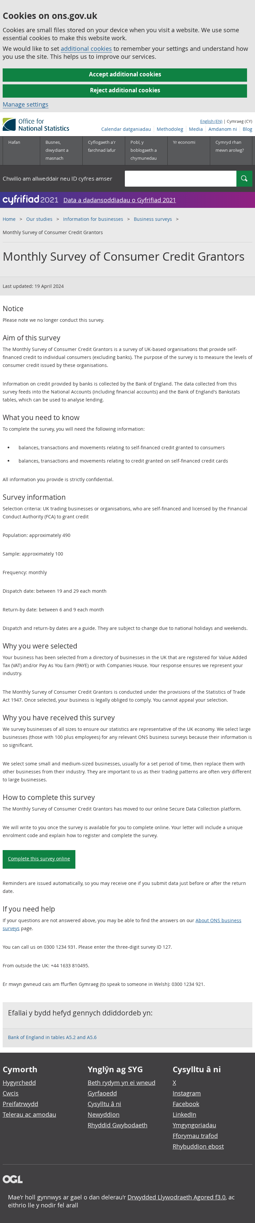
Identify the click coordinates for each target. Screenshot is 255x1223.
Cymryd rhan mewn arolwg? (229, 146)
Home (9, 219)
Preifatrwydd (20, 1104)
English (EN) (211, 121)
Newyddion (104, 1114)
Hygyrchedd (19, 1083)
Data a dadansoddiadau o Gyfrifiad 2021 (119, 200)
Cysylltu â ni (104, 1104)
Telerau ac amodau (29, 1114)
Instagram (187, 1093)
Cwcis (11, 1093)
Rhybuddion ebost (198, 1146)
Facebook (186, 1104)
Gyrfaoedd (102, 1093)
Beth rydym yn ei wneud (121, 1083)
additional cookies (86, 48)
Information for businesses (93, 219)
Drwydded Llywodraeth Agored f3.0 (176, 1197)
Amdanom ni (223, 129)
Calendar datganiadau (126, 129)
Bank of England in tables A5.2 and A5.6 (52, 1037)
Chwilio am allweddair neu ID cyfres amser (57, 178)
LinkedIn (184, 1114)
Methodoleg (170, 129)
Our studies (40, 219)
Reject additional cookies (125, 90)
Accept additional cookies (125, 74)
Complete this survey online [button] (39, 858)
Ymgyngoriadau (194, 1125)
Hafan (14, 142)
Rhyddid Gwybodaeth (117, 1125)
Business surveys (153, 219)
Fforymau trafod (195, 1136)
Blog (247, 129)
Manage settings (25, 104)
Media (196, 129)
